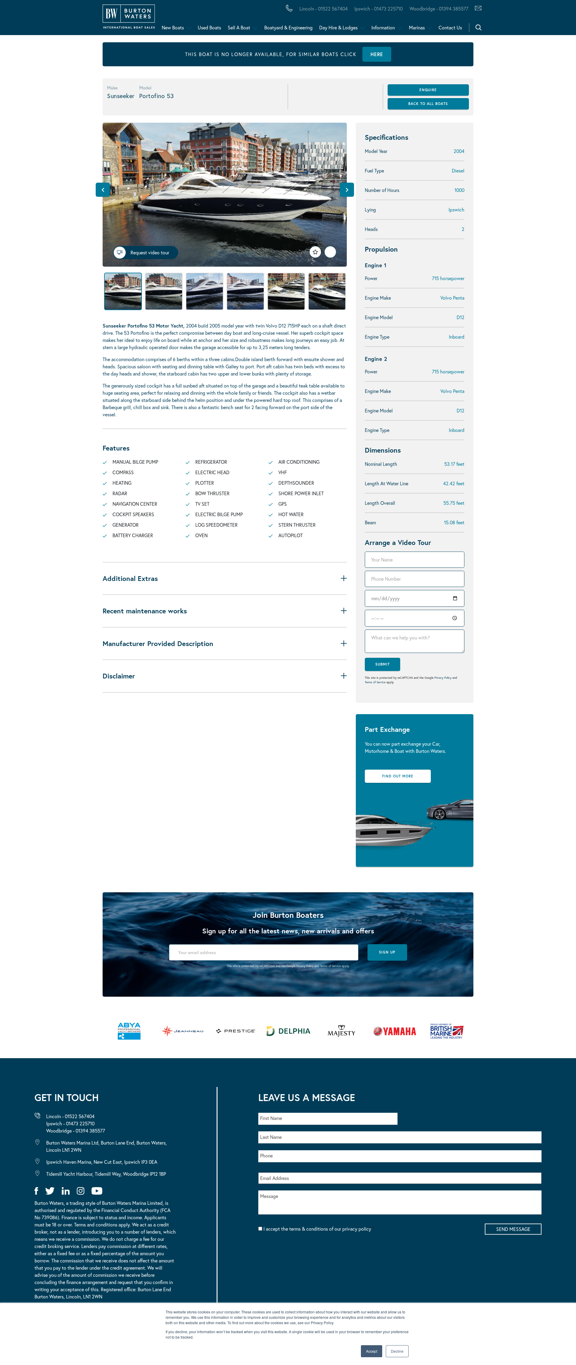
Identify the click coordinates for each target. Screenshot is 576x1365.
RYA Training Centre (303, 19)
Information (383, 27)
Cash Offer (42, 19)
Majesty (284, 19)
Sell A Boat (239, 27)
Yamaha (186, 19)
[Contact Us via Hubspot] (477, 9)
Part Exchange (157, 19)
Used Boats (209, 27)
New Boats (173, 27)
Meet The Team (86, 19)
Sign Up (387, 952)
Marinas (417, 27)
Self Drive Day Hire (55, 19)
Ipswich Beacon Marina (163, 19)
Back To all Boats (428, 103)
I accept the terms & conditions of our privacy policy (318, 1229)
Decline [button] (397, 1351)
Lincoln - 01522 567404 (323, 8)
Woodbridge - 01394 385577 (439, 8)
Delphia (329, 19)
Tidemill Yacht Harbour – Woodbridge (283, 19)
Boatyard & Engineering (288, 27)
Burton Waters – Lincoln (65, 19)
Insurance (235, 19)
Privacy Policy (443, 678)
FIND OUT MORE (397, 776)
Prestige (238, 19)
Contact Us (450, 27)
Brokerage (97, 19)
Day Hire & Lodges (338, 27)
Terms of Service (375, 682)
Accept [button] (371, 1351)
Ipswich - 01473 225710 (378, 8)
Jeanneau (190, 19)
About (34, 19)
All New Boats (47, 19)
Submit (382, 664)
